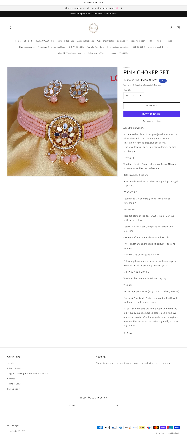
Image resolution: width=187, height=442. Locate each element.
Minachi (162, 433)
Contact (11, 378)
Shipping (138, 85)
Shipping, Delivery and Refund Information (27, 373)
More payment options (152, 121)
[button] (10, 28)
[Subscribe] (116, 405)
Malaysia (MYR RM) (17, 431)
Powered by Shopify (173, 433)
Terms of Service (15, 383)
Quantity (127, 90)
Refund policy (13, 389)
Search (10, 363)
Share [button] (129, 333)
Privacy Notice (13, 368)
